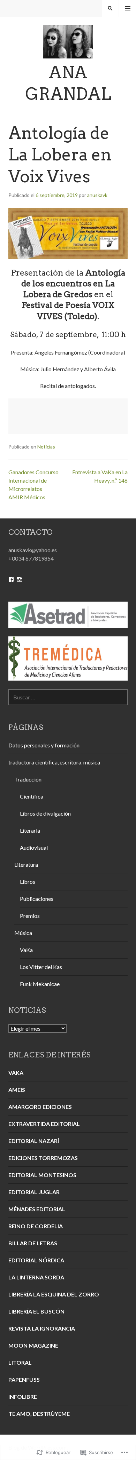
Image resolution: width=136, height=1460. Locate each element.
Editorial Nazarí (33, 1140)
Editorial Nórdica (36, 1260)
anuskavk (97, 195)
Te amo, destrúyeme (39, 1413)
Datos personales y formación (44, 745)
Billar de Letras (32, 1243)
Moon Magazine (33, 1345)
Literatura (26, 864)
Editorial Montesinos (42, 1175)
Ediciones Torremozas (43, 1157)
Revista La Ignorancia (41, 1328)
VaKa (26, 949)
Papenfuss (24, 1379)
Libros (27, 881)
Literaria (30, 830)
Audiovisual (34, 847)
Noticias (46, 447)
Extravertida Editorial (44, 1123)
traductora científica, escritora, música (54, 762)
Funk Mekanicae (40, 984)
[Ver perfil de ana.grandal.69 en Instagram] (19, 579)
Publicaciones (36, 898)
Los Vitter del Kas (41, 966)
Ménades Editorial (36, 1209)
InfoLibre (22, 1396)
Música (23, 932)
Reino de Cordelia (35, 1226)
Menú (127, 8)
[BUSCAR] (110, 8)
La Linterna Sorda (36, 1277)
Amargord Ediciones (40, 1106)
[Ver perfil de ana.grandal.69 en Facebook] (11, 579)
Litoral (20, 1362)
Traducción (27, 779)
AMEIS (16, 1089)
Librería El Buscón (36, 1311)
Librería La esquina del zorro (53, 1294)
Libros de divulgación (45, 813)
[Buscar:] (68, 697)
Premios (30, 915)
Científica (31, 796)
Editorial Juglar (34, 1192)
